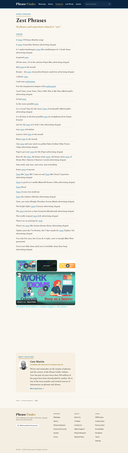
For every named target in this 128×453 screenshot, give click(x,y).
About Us (77, 417)
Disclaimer (98, 433)
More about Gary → (37, 388)
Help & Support (79, 429)
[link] (19, 275)
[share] (71, 274)
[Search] (109, 4)
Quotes (78, 4)
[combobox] (96, 4)
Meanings (42, 4)
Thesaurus (59, 4)
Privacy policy (99, 425)
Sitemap (98, 441)
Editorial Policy (79, 437)
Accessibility (99, 429)
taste (20, 44)
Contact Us (78, 425)
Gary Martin (37, 362)
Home (18, 400)
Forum (56, 437)
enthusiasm (30, 81)
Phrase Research (80, 433)
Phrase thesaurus (27, 400)
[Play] (68, 266)
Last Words (69, 4)
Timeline (77, 421)
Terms (97, 437)
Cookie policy (99, 421)
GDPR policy (99, 417)
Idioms (50, 4)
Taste (20, 39)
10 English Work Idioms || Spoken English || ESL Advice (45, 275)
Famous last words (60, 429)
